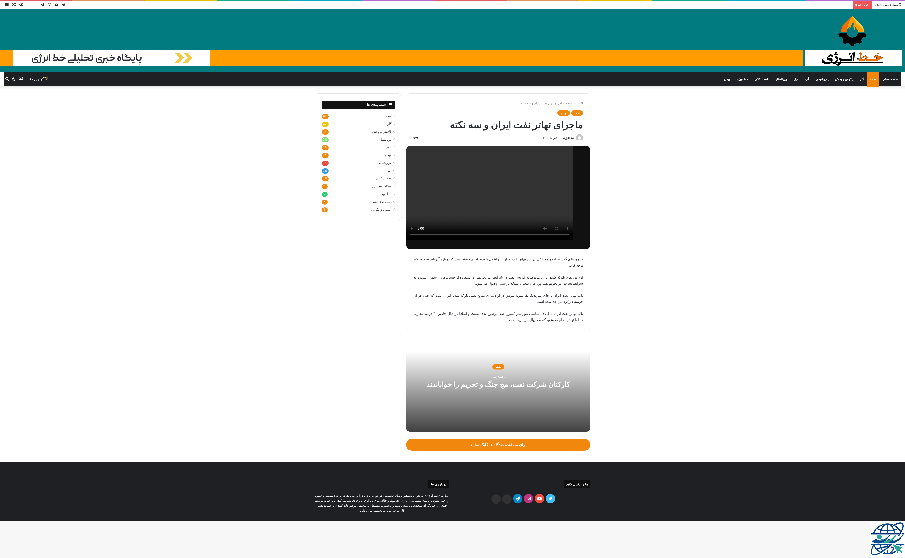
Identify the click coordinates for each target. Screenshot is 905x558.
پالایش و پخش (844, 79)
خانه (577, 103)
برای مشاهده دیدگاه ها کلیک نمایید (498, 444)
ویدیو (727, 79)
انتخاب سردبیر (382, 186)
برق (796, 79)
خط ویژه (742, 79)
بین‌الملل (781, 79)
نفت (873, 79)
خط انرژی (569, 138)
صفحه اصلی (890, 79)
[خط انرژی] (452, 40)
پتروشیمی (822, 79)
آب (807, 79)
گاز (862, 79)
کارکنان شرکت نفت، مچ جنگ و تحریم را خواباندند (498, 384)
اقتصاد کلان (762, 79)
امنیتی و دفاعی (381, 209)
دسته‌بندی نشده (381, 202)
